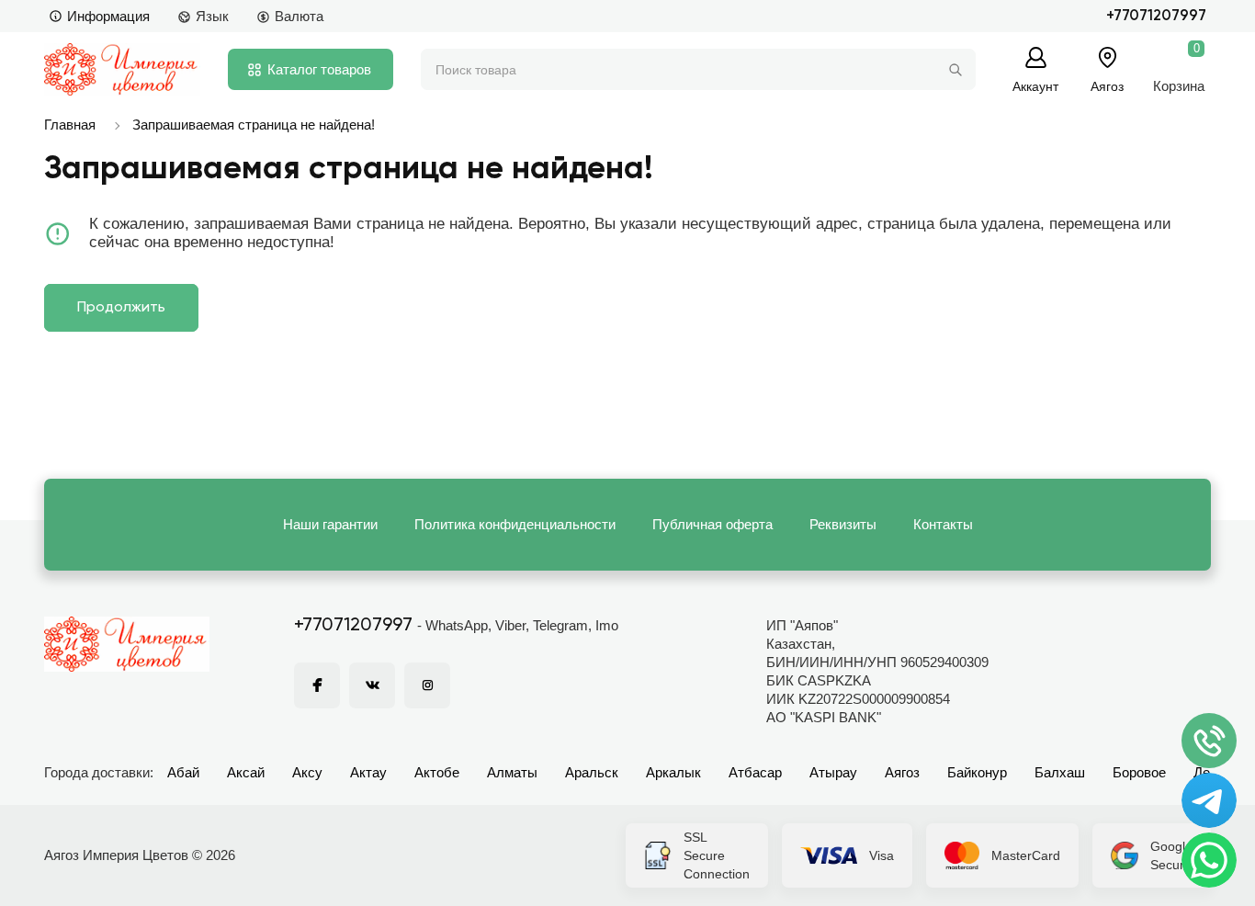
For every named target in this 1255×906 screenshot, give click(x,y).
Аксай (246, 772)
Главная (70, 124)
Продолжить (121, 307)
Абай (183, 772)
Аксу (307, 772)
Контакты (943, 524)
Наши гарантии (330, 524)
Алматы (512, 772)
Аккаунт (1035, 86)
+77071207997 (1156, 16)
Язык (212, 16)
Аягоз (902, 772)
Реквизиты (842, 524)
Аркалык (673, 772)
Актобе (436, 772)
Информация (108, 16)
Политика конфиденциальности (515, 524)
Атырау (833, 772)
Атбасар (755, 772)
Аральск (591, 772)
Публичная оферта (712, 524)
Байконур (977, 772)
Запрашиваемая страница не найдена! (253, 124)
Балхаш (1060, 772)
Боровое (1139, 772)
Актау (368, 772)
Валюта (299, 16)
